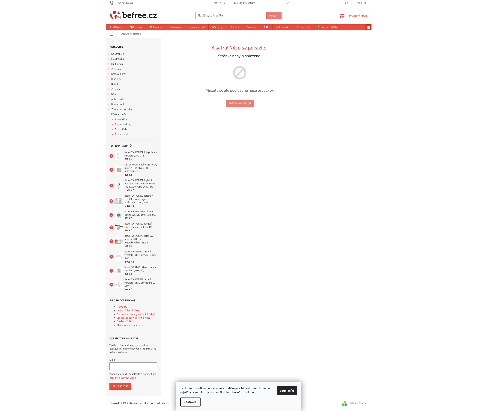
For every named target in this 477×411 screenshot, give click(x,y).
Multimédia (117, 64)
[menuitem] (116, 27)
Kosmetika (121, 119)
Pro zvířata (121, 129)
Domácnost (117, 104)
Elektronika (117, 59)
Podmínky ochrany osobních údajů (136, 314)
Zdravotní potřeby (121, 109)
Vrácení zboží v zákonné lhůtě (133, 318)
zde (251, 392)
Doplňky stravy (123, 124)
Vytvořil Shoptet (359, 403)
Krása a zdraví (119, 74)
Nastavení (190, 402)
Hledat (274, 15)
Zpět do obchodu (240, 103)
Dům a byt (116, 79)
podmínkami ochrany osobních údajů (133, 376)
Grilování (116, 89)
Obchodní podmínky (244, 3)
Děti (113, 94)
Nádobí (115, 84)
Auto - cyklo (117, 99)
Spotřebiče (117, 54)
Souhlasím (287, 391)
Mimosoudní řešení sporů (131, 325)
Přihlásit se (120, 386)
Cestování (117, 69)
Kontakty (219, 3)
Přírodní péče (119, 114)
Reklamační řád (125, 321)
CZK (347, 3)
